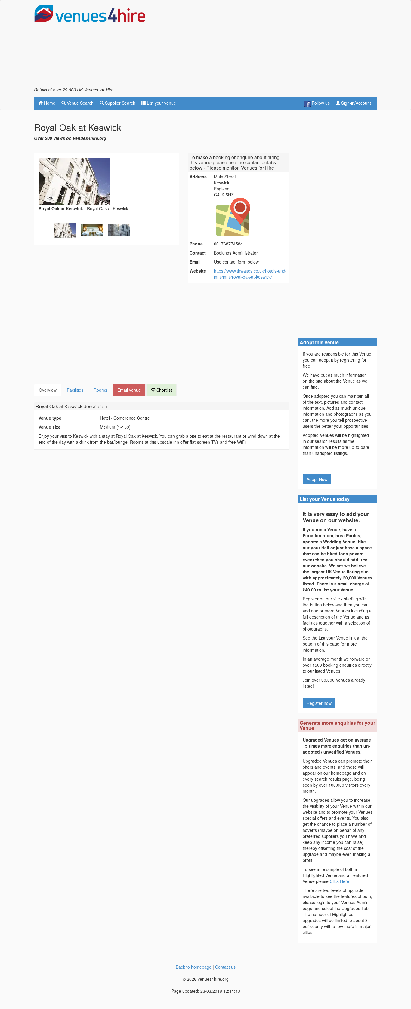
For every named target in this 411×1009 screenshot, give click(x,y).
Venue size (49, 427)
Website (198, 271)
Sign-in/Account (355, 103)
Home (49, 103)
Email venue (129, 390)
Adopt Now (317, 479)
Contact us (225, 967)
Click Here (339, 881)
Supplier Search (119, 103)
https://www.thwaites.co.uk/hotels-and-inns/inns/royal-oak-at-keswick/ (250, 274)
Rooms (100, 390)
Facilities (75, 390)
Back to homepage (194, 967)
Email (195, 262)
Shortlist (163, 390)
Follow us (320, 103)
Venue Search (80, 103)
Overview (48, 390)
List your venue (161, 103)
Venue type (50, 418)
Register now (319, 703)
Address (198, 177)
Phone (196, 244)
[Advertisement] (267, 45)
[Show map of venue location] (250, 217)
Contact (198, 253)
